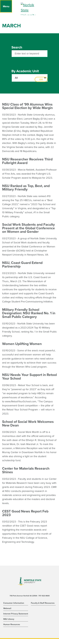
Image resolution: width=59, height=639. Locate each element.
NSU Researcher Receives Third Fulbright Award (27, 161)
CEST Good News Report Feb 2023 (25, 513)
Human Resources (11, 624)
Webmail (7, 608)
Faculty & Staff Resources (43, 603)
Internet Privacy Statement (15, 614)
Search (16, 47)
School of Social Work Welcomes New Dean (28, 423)
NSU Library (8, 619)
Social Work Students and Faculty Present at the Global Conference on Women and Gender (28, 228)
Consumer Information (13, 603)
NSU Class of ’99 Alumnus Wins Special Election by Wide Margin (27, 106)
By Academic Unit (25, 71)
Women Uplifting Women (22, 344)
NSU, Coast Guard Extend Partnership (22, 265)
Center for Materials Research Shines (25, 470)
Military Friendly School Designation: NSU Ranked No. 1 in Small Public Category (28, 313)
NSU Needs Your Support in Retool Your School (29, 377)
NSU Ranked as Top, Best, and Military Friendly (26, 188)
